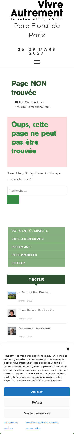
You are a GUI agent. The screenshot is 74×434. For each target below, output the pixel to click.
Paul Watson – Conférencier (34, 328)
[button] (68, 348)
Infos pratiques (24, 255)
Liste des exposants (28, 238)
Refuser (37, 402)
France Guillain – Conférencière (36, 310)
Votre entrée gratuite (30, 230)
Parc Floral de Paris (37, 30)
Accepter (37, 391)
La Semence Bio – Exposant (34, 292)
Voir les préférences (37, 413)
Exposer (18, 263)
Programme (21, 247)
